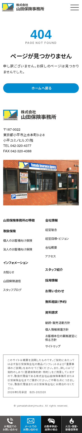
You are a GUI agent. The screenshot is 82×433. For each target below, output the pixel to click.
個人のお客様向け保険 (17, 240)
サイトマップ (53, 346)
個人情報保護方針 (57, 329)
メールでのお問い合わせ (30, 427)
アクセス (50, 256)
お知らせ (8, 272)
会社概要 (51, 247)
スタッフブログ (12, 290)
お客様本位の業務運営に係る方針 (61, 338)
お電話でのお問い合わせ (10, 427)
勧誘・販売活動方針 (57, 323)
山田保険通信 (12, 281)
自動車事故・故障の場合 (51, 427)
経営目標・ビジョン (57, 238)
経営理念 (51, 230)
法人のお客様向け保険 (17, 249)
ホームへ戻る (42, 88)
